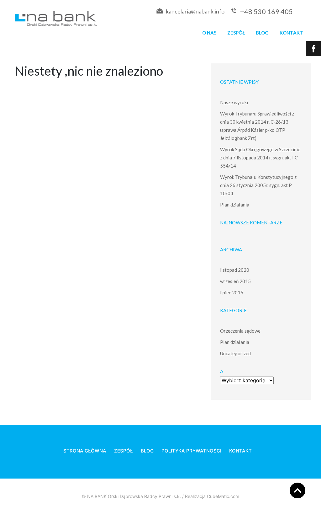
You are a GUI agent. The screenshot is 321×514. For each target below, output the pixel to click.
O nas (209, 32)
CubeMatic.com (223, 496)
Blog (262, 32)
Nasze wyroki (234, 102)
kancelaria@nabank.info (195, 11)
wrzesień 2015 (235, 281)
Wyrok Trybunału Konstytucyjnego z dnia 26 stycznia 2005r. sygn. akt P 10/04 (258, 185)
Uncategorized (235, 353)
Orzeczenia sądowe (240, 331)
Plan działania (234, 204)
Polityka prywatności (191, 451)
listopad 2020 (234, 270)
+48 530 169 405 (266, 11)
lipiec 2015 (231, 292)
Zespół (236, 32)
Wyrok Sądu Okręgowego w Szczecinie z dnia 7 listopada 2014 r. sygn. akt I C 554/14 (260, 158)
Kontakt (291, 32)
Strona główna (84, 451)
